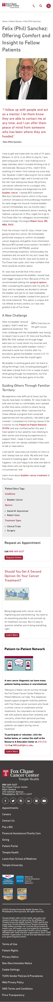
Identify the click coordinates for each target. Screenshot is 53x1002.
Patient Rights (10, 950)
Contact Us (8, 821)
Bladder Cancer (15, 500)
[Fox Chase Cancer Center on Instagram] (21, 801)
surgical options (38, 282)
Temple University (12, 865)
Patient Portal (10, 846)
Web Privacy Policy (13, 982)
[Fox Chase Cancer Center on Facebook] (5, 801)
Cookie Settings (11, 970)
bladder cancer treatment (34, 475)
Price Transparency (13, 995)
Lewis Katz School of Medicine (19, 859)
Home (4, 21)
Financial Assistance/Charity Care (21, 833)
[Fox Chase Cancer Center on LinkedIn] (28, 801)
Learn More (12, 635)
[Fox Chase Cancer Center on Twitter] (13, 801)
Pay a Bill (7, 827)
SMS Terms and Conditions (17, 989)
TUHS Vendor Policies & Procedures (22, 976)
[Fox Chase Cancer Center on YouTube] (44, 801)
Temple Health (10, 852)
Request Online (13, 557)
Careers (6, 814)
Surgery (11, 531)
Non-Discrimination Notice (17, 963)
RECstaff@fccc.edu (23, 745)
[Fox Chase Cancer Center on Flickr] (36, 801)
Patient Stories (15, 21)
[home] (10, 8)
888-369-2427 (16, 551)
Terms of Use (9, 944)
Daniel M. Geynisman (17, 511)
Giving (5, 840)
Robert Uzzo (13, 515)
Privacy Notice (10, 957)
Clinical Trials (14, 526)
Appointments (10, 808)
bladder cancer (10, 193)
